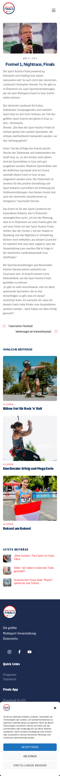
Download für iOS (14, 700)
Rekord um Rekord (17, 529)
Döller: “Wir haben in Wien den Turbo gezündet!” (34, 569)
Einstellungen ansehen (30, 765)
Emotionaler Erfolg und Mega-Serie (28, 469)
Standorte (9, 679)
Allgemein (8, 404)
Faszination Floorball (21, 326)
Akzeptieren (30, 747)
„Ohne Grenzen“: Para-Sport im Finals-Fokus (34, 557)
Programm (9, 674)
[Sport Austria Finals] (9, 13)
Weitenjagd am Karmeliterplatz (33, 331)
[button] (55, 708)
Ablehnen (30, 756)
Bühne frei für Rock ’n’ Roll (22, 409)
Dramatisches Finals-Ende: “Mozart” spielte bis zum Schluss (33, 581)
